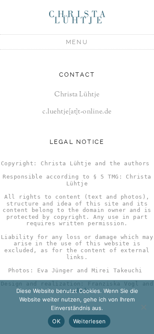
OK (56, 321)
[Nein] (143, 307)
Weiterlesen (89, 321)
